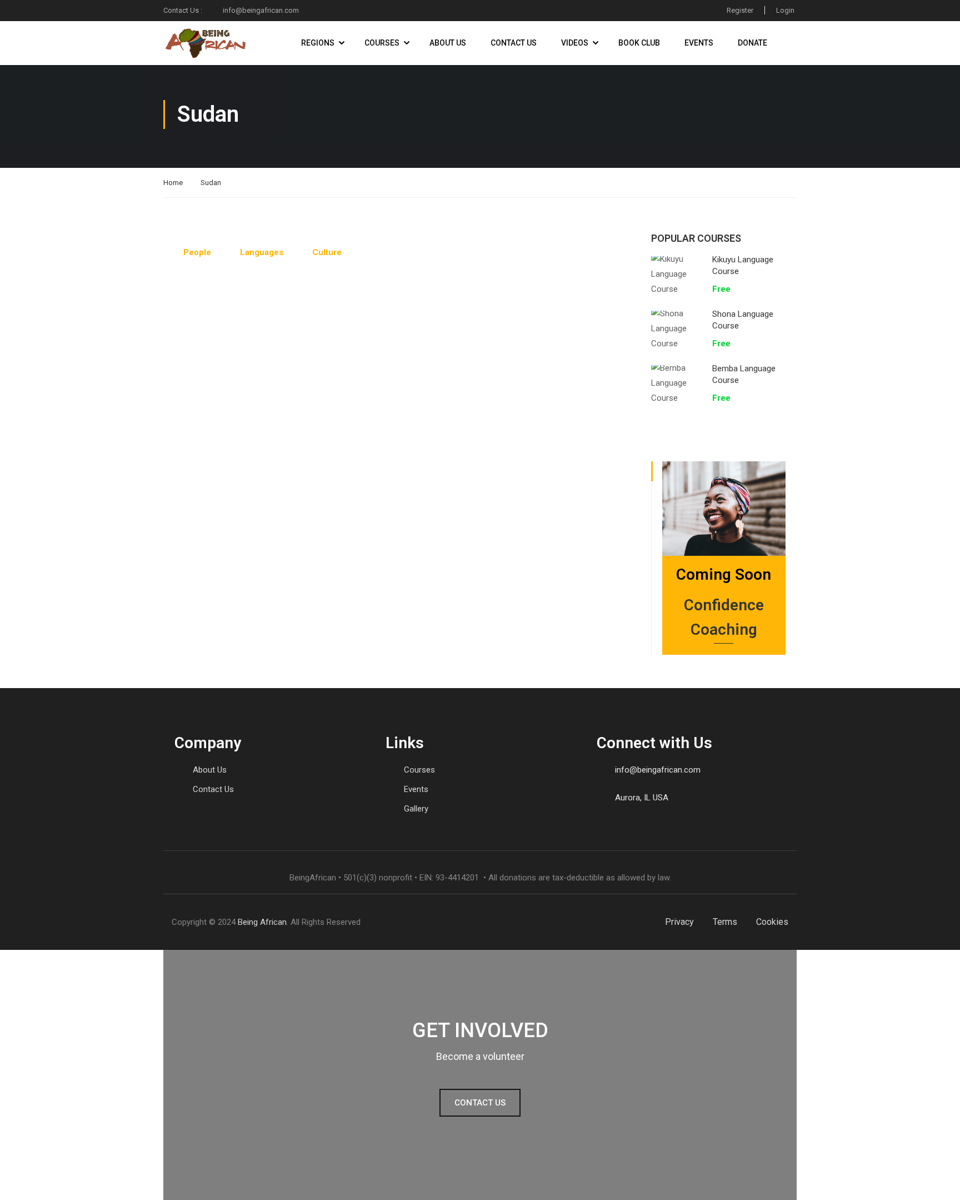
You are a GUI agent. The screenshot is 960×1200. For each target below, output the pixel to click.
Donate (752, 42)
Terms (725, 922)
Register (740, 10)
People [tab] (197, 252)
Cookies (772, 922)
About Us (447, 42)
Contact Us (514, 42)
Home (173, 182)
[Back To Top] (938, 1180)
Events (698, 42)
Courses (381, 42)
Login (785, 10)
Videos (574, 42)
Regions (317, 42)
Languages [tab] (261, 252)
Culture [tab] (327, 252)
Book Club (639, 42)
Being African (262, 922)
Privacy (679, 922)
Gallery (416, 809)
